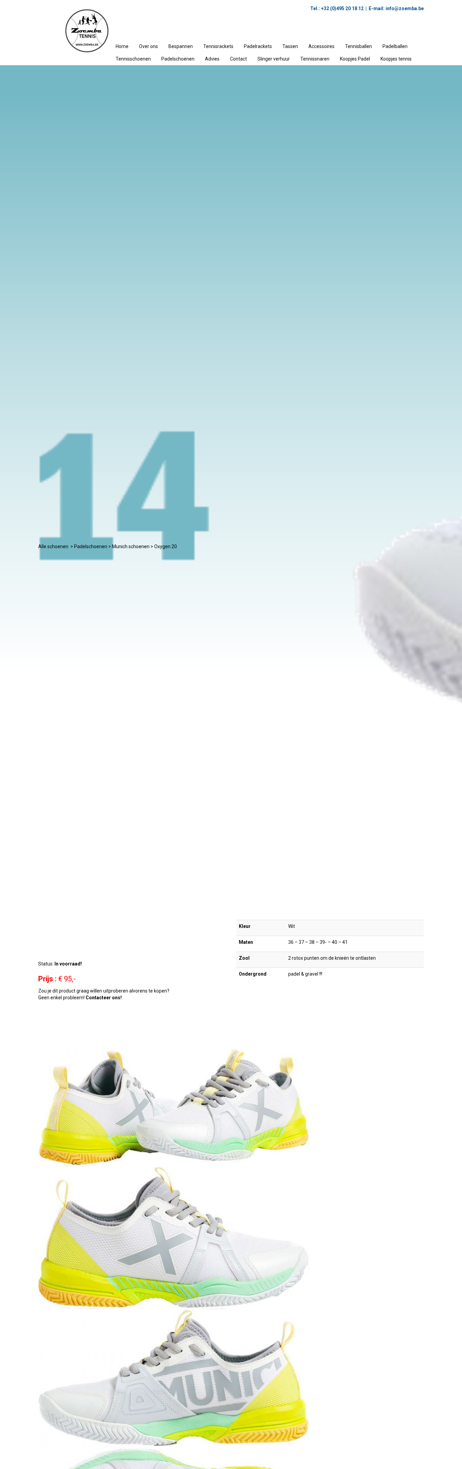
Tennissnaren (314, 59)
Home (122, 46)
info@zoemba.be (404, 8)
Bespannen (180, 46)
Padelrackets (258, 46)
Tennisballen (358, 46)
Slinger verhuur (273, 59)
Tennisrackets (218, 46)
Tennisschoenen (133, 59)
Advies (212, 59)
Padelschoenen (177, 59)
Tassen (290, 46)
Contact (238, 59)
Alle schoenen (53, 546)
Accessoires (321, 46)
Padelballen (395, 46)
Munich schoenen (130, 546)
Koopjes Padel (355, 59)
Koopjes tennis (396, 59)
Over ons (148, 46)
